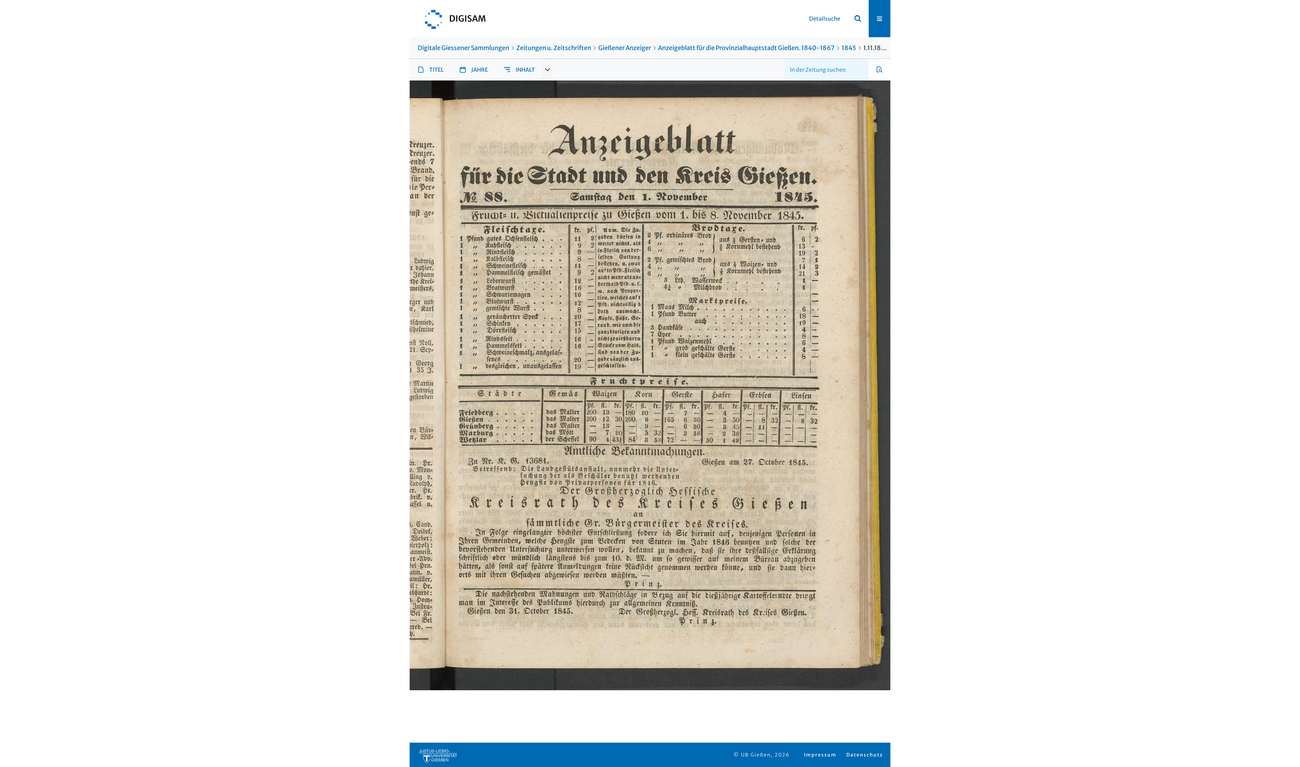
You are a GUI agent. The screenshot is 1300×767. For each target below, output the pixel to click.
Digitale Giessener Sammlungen (463, 48)
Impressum (820, 755)
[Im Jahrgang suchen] (879, 69)
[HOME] (452, 18)
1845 (849, 48)
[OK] (858, 18)
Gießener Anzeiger (624, 48)
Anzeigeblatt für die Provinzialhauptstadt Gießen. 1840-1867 (746, 48)
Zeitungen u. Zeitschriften (553, 48)
